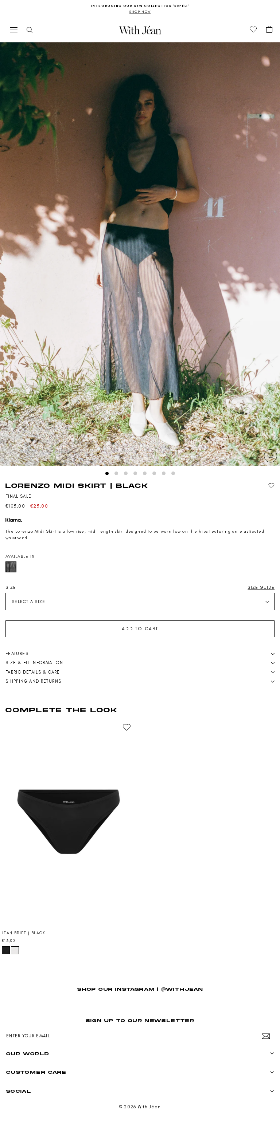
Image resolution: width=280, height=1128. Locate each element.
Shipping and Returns (33, 681)
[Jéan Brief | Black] (68, 822)
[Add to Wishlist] (271, 485)
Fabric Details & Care (32, 672)
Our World (27, 1053)
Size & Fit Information (34, 662)
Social (18, 1091)
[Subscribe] (266, 1036)
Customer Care (36, 1072)
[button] (269, 30)
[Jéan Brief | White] (15, 950)
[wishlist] (253, 30)
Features (16, 653)
